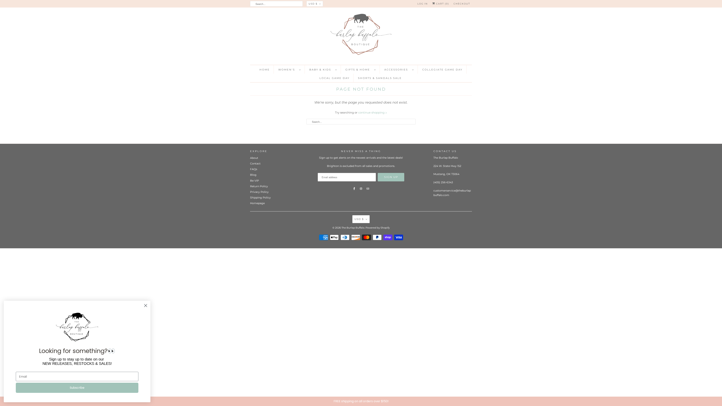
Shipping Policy (260, 197)
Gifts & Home (358, 69)
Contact (255, 163)
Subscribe (77, 388)
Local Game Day (334, 78)
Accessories (397, 69)
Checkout (462, 3)
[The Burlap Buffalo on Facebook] (354, 188)
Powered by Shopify (378, 227)
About (254, 158)
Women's (287, 69)
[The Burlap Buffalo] (361, 35)
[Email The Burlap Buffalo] (367, 188)
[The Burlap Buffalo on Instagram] (361, 188)
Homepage (257, 203)
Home (264, 69)
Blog (253, 174)
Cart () (442, 3)
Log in (422, 3)
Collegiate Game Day (442, 69)
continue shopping (371, 112)
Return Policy (259, 186)
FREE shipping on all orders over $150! (361, 401)
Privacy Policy (259, 192)
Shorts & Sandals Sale (380, 78)
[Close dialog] (718, 401)
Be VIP (254, 180)
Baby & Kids (321, 69)
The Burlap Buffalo (352, 227)
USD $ (313, 3)
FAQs (253, 169)
